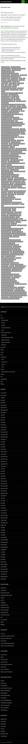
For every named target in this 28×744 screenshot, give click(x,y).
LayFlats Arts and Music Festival (7, 636)
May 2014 (3, 400)
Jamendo (2, 597)
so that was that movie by (15, 215)
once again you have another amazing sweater (11, 202)
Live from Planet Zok (5, 327)
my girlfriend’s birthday (19, 192)
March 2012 (3, 449)
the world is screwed (6, 231)
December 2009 (4, 515)
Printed (2, 369)
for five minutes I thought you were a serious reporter (13, 104)
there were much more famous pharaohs (10, 236)
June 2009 (3, 530)
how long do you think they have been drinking (11, 125)
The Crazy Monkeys (5, 669)
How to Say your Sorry (6, 127)
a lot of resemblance (6, 70)
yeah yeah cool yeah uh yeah (8, 285)
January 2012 (3, 454)
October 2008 (4, 544)
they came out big (17, 246)
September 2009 (4, 522)
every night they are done (7, 99)
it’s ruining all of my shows (20, 179)
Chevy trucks (16, 84)
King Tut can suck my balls (7, 184)
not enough (17, 199)
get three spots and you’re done (19, 107)
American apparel (15, 75)
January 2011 (3, 483)
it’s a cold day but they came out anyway (10, 174)
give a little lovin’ (5, 109)
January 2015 (3, 395)
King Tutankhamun (6, 186)
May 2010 (3, 503)
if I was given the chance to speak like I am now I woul (13, 166)
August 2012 (3, 439)
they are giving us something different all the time (12, 241)
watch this (18, 257)
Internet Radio (10, 168)
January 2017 (3, 392)
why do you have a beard (21, 284)
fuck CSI (19, 106)
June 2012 (3, 441)
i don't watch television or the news (9, 137)
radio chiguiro (18, 212)
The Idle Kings (4, 736)
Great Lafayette (4, 685)
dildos (3, 91)
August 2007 (3, 579)
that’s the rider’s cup (22, 225)
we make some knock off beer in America (10, 262)
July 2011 (3, 468)
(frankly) (2, 680)
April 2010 (3, 505)
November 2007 (4, 571)
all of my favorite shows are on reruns (10, 73)
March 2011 (3, 478)
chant (10, 84)
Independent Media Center (6, 595)
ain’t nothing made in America (8, 71)
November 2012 (4, 434)
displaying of (4, 94)
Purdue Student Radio (5, 695)
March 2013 (3, 424)
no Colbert (4, 195)
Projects (2, 374)
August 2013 (3, 412)
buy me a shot (20, 83)
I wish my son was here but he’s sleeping (10, 158)
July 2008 (3, 552)
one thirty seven (4, 662)
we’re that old (5, 266)
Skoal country (5, 215)
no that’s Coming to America (8, 199)
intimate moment (5, 169)
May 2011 (3, 473)
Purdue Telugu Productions (6, 664)
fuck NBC (3, 107)
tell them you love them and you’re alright (11, 220)
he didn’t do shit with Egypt (7, 115)
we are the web (4, 619)
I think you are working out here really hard (11, 156)
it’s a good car (15, 176)
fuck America (12, 106)
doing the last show (13, 94)
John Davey (3, 726)
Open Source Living (5, 607)
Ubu (1, 617)
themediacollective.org (7, 235)
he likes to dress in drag (7, 119)
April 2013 (3, 422)
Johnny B (12, 182)
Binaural (3, 322)
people (22, 204)
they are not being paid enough (8, 243)
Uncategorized (4, 379)
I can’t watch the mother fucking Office (10, 135)
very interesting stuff (10, 256)
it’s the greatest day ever (7, 181)
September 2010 (4, 493)
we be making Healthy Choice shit (8, 259)
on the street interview (7, 200)
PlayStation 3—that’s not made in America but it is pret (13, 207)
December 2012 (4, 432)
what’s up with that (6, 277)
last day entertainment (5, 690)
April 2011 (3, 476)
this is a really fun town (19, 251)
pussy (14, 210)
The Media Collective (6, 226)
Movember (10, 192)
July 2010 (3, 498)
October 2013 (4, 407)
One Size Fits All (4, 659)
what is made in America (17, 269)
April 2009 (3, 534)
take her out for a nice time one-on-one (10, 218)
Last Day (2, 728)
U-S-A (3, 256)
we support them (5, 264)
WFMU (2, 622)
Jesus (23, 181)
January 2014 (3, 405)
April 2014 (3, 402)
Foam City (3, 633)
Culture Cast (3, 683)
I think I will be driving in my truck (18, 153)
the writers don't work (17, 231)
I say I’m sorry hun (5, 153)
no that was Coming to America (8, 197)
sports (17, 217)
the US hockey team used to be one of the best (11, 230)
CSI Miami (14, 86)
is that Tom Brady (14, 169)
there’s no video (5, 238)
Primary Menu (26, 1)
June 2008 (3, 554)
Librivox (2, 600)
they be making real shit (7, 246)
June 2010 (3, 500)
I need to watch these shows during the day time (12, 151)
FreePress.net (3, 590)
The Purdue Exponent (5, 705)
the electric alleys (4, 733)
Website (2, 384)
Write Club (3, 344)
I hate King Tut (5, 143)
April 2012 (3, 446)
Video (2, 381)
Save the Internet (4, 612)
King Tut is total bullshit (20, 184)
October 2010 (4, 490)
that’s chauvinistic (6, 223)
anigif (2, 359)
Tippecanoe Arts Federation (6, 671)
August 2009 (3, 525)
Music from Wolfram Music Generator (9, 27)
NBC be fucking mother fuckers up (9, 194)
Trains (2, 366)
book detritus (4, 362)
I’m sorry (3, 164)
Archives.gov (3, 587)
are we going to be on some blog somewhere (11, 76)
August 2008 (3, 549)
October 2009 (4, 520)
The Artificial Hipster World (7, 337)
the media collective (6, 1)
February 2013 (4, 427)
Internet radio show (19, 168)
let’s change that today (16, 186)
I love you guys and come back (8, 148)
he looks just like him (18, 119)
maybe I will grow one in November (9, 187)
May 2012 (3, 444)
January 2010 (3, 512)
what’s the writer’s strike (7, 275)
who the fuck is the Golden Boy (8, 279)
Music (2, 330)
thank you (24, 220)
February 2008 (4, 564)
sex (19, 213)
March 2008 (3, 561)
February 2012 (4, 451)
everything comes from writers (8, 101)
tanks (21, 218)
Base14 (2, 657)
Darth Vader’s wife (14, 89)
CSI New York (20, 88)
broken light (3, 721)
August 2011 (3, 466)
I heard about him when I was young (17, 143)
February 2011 (4, 481)
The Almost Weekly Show (6, 700)
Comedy (3, 325)
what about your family (20, 266)
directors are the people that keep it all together (12, 93)
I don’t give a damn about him (8, 138)
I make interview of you (21, 148)
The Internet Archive (5, 614)
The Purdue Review (5, 707)
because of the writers (6, 81)
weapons (12, 266)
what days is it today (6, 269)
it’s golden (4, 179)
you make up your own (19, 290)
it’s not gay (10, 179)
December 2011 (4, 456)
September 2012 (4, 437)
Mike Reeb (3, 731)
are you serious (14, 78)
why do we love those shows (8, 284)
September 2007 (4, 576)
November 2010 (4, 488)
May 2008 (3, 557)
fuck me (24, 106)
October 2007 (4, 574)
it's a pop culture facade (20, 171)
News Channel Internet (6, 332)
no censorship (20, 194)
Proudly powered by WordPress (6, 742)
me (2, 189)
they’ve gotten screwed (7, 251)
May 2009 (3, 532)
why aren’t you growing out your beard (10, 282)
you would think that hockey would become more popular (14, 295)
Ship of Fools (3, 666)
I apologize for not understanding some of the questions (14, 130)
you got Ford (21, 287)
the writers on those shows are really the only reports (13, 233)
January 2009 (3, 537)
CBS (6, 84)
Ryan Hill (22, 26)
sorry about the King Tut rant (8, 217)
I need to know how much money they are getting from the (14, 150)
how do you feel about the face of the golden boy (12, 122)
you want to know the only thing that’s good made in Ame (14, 293)
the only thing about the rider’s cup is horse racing (12, 228)
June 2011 (3, 471)
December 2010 (4, 486)
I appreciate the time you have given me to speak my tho (13, 132)
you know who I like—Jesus (7, 290)
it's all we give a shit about (7, 173)
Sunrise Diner (3, 640)
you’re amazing (5, 297)
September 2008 (4, 547)
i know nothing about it (7, 145)
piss (2, 205)
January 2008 (3, 566)
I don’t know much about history (9, 140)
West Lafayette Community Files (8, 371)
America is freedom (6, 75)
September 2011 (4, 463)
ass (24, 78)
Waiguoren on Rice (5, 339)
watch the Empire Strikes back (8, 257)
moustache (4, 192)
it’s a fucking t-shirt (6, 176)
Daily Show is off (5, 89)
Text (1, 376)
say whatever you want (12, 213)
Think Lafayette (4, 710)
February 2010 (4, 510)
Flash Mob (3, 347)
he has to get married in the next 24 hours (10, 117)
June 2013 (3, 417)
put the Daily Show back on (7, 212)
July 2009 (3, 527)
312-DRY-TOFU (4, 320)
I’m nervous (4, 161)
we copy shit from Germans (7, 261)
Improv (2, 352)
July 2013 (3, 414)
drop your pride (15, 96)
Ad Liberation (3, 654)
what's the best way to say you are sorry (10, 274)
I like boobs (16, 145)
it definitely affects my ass (7, 171)
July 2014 (3, 397)
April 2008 (3, 559)
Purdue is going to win (6, 210)
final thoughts (5, 102)
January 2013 (3, 429)
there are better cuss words (19, 235)
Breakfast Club (13, 83)
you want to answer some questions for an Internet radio (14, 292)
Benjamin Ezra (4, 719)
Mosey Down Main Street (6, 638)
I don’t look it (20, 140)
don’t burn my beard (6, 96)
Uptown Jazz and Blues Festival (7, 645)
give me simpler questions (16, 109)
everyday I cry (17, 99)
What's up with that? (8, 12)
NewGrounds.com (4, 605)
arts (21, 78)
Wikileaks (3, 624)
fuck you (9, 107)
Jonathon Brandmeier (20, 182)
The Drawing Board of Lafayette (7, 643)
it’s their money (17, 181)
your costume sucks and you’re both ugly (10, 298)
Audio (2, 12)
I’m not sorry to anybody (13, 161)
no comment (11, 195)
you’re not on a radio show (15, 297)
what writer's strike (6, 272)
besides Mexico (16, 81)
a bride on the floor (6, 68)
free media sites (5, 106)
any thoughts (24, 75)
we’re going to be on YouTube (17, 264)
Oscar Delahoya (15, 204)
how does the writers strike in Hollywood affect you (13, 124)
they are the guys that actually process (10, 244)
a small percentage (16, 70)
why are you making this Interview (9, 280)
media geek (3, 602)
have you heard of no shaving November (10, 112)
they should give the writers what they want (11, 249)
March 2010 (3, 508)
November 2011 (4, 459)
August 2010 (3, 495)
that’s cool (14, 223)
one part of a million (6, 204)
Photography (3, 357)
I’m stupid (9, 164)
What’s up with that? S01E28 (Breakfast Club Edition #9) (13, 17)
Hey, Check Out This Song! (6, 688)
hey (16, 120)
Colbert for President (6, 86)
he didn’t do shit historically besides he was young (12, 114)
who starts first (15, 277)
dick (21, 89)
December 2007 (4, 569)
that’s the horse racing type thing (9, 225)
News (2, 354)
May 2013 (3, 419)
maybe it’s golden (21, 187)
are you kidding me (6, 78)
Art (1, 315)
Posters (3, 364)
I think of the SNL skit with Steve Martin (10, 155)
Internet (3, 168)
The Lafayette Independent (6, 702)
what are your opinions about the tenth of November (13, 267)
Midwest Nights (4, 693)
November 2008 (4, 542)
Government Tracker (5, 592)
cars (3, 84)
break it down (5, 83)
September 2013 (4, 410)
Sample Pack (4, 335)
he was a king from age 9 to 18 (8, 120)
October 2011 (4, 461)
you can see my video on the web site (9, 287)
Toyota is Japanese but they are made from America (12, 254)
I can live (23, 133)
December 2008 (4, 539)
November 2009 (4, 517)
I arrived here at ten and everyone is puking (11, 133)
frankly (2, 349)
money (6, 189)
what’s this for (17, 275)
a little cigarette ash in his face (18, 68)
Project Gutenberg (4, 609)
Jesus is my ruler (5, 182)
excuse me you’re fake (21, 101)
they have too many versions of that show (11, 248)
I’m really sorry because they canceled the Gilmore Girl (13, 163)
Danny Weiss (3, 723)
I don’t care (21, 137)
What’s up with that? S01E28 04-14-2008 (15, 60)
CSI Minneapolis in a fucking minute (9, 88)
